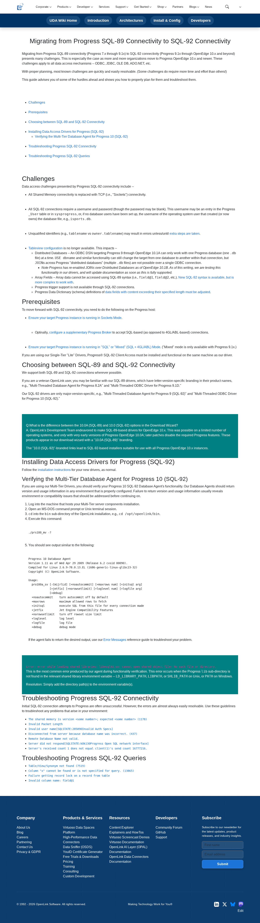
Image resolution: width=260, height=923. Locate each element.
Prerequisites (38, 112)
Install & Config (167, 20)
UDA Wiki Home (63, 20)
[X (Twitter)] (224, 904)
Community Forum (169, 827)
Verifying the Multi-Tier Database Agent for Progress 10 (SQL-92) (81, 136)
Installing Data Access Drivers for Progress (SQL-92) (66, 131)
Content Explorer (121, 827)
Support (161, 837)
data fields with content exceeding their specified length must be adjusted (157, 292)
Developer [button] (83, 6)
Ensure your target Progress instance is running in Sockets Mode (74, 318)
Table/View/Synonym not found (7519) (56, 766)
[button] (239, 6)
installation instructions (54, 470)
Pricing (68, 861)
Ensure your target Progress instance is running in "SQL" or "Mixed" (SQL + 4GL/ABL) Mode (94, 347)
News (208, 6)
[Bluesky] (232, 904)
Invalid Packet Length (45, 724)
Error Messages (114, 639)
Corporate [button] (42, 6)
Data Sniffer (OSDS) (77, 847)
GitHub (161, 832)
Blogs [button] (192, 6)
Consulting (71, 871)
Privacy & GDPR (29, 852)
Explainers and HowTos (126, 832)
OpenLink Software (48, 904)
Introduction (98, 20)
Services (104, 6)
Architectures (131, 20)
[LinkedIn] (216, 904)
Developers (201, 20)
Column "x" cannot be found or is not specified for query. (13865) (81, 770)
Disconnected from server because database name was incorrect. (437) (82, 733)
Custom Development (78, 876)
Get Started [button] (141, 6)
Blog (20, 832)
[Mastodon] (240, 904)
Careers (22, 837)
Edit (240, 910)
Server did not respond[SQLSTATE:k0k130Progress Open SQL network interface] (88, 743)
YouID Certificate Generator (83, 852)
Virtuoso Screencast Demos (129, 837)
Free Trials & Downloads (81, 856)
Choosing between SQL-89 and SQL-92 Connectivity (66, 122)
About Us (23, 827)
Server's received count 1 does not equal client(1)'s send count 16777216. (87, 748)
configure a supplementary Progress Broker (80, 332)
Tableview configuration (45, 248)
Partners (177, 6)
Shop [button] (160, 6)
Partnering (24, 842)
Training (69, 866)
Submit (222, 864)
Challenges (36, 102)
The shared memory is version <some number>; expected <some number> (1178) (87, 719)
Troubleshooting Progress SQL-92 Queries (59, 156)
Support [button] (120, 6)
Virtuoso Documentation (126, 842)
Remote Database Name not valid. (53, 738)
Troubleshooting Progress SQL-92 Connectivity (62, 146)
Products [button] (62, 6)
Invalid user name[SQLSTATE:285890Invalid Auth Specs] (70, 729)
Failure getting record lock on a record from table (69, 775)
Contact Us (25, 847)
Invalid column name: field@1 (51, 780)
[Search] (227, 7)
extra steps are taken (184, 233)
